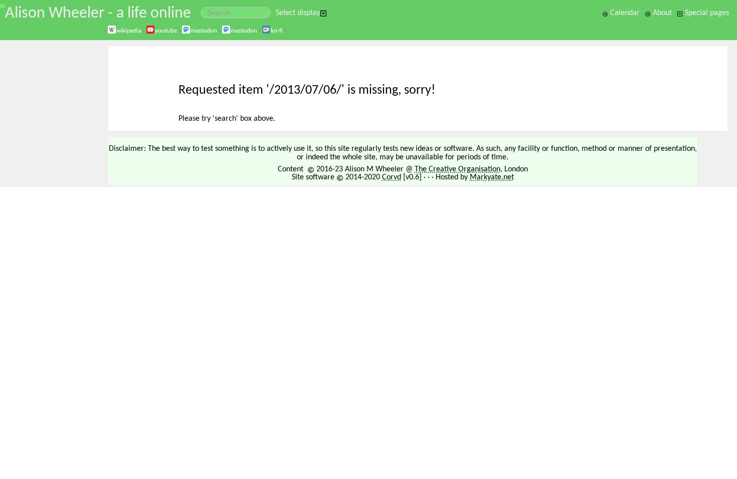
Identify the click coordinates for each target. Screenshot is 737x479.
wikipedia (128, 31)
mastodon (204, 31)
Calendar (624, 13)
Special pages (706, 13)
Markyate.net (492, 177)
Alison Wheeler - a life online (98, 14)
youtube (166, 31)
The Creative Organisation (457, 169)
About (661, 13)
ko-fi (277, 31)
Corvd (391, 177)
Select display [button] (298, 13)
